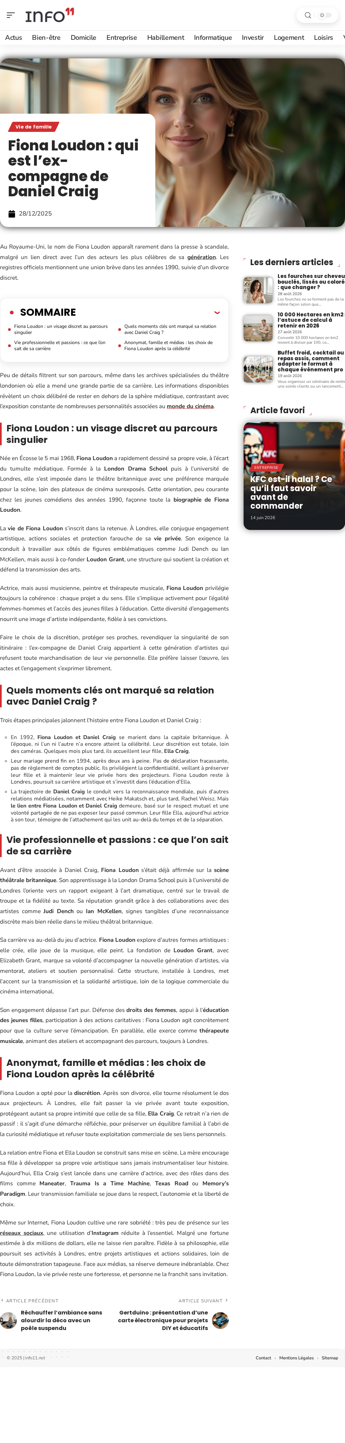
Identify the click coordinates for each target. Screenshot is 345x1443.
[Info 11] (48, 15)
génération (201, 257)
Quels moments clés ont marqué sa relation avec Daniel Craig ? (170, 329)
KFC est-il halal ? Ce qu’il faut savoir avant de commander (291, 492)
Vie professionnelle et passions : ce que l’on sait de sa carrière (59, 345)
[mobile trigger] (12, 15)
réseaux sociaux (21, 1233)
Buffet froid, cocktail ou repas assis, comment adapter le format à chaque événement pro (311, 361)
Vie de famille (33, 126)
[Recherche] (308, 15)
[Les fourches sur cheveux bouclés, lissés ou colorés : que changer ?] (258, 290)
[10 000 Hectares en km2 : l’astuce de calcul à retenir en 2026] (258, 328)
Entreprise (266, 467)
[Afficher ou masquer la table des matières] (148, 312)
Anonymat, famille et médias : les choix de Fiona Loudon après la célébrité (168, 345)
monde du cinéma (190, 406)
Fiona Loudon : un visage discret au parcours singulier (61, 329)
